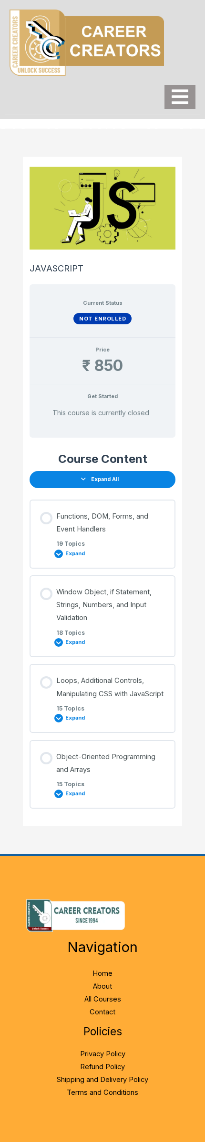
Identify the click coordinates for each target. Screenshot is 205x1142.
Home (102, 973)
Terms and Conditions (102, 1092)
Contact (102, 1012)
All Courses (102, 999)
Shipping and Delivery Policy (102, 1079)
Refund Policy (102, 1066)
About (102, 986)
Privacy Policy (102, 1054)
